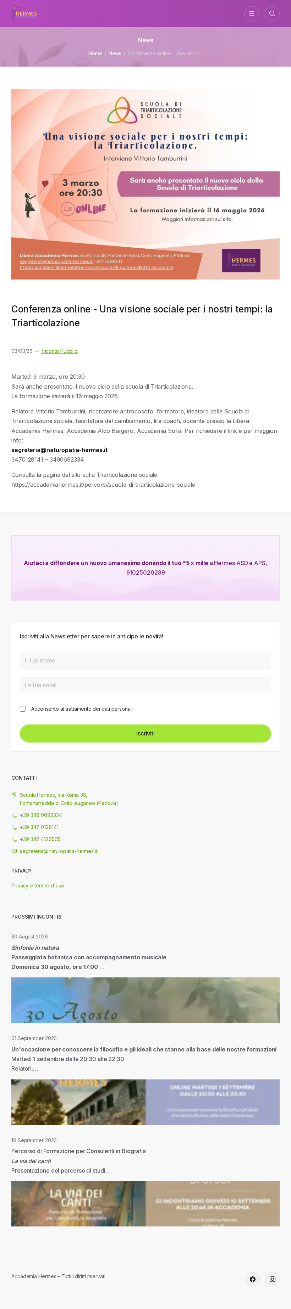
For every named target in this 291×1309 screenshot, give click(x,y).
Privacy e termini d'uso (37, 885)
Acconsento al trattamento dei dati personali (82, 709)
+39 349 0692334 (41, 815)
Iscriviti (145, 733)
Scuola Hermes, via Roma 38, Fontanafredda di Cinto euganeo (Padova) (69, 799)
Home (95, 53)
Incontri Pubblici (59, 351)
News (115, 53)
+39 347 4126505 (40, 839)
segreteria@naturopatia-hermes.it (58, 851)
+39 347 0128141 (39, 827)
